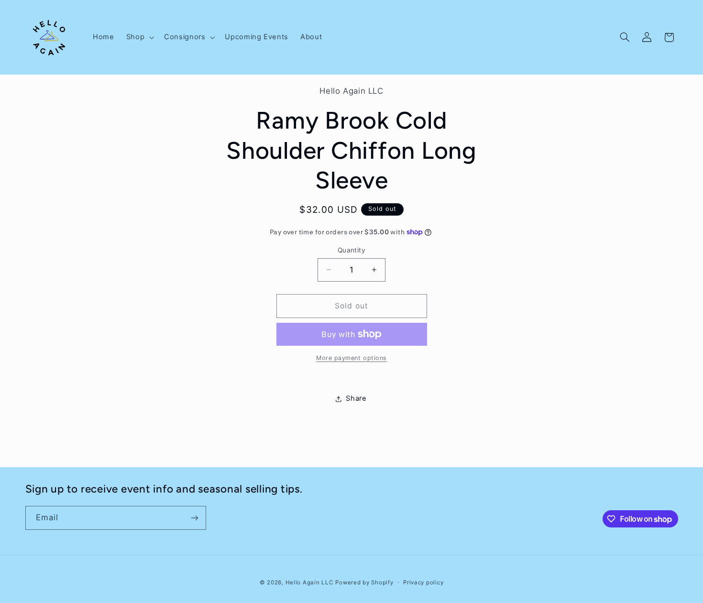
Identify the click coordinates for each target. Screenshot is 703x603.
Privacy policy (423, 582)
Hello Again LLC (309, 582)
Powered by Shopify (364, 582)
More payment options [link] (351, 358)
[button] (139, 37)
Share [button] (356, 398)
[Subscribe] (194, 517)
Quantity (351, 250)
